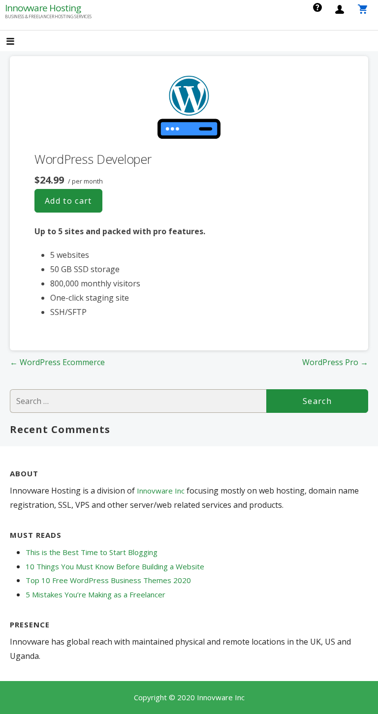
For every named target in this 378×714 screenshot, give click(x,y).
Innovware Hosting (43, 7)
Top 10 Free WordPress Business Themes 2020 (108, 580)
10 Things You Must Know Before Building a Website (115, 566)
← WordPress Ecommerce (57, 362)
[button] (18, 42)
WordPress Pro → (335, 362)
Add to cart (68, 200)
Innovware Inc (162, 491)
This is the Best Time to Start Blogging (92, 552)
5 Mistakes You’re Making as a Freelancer (95, 594)
